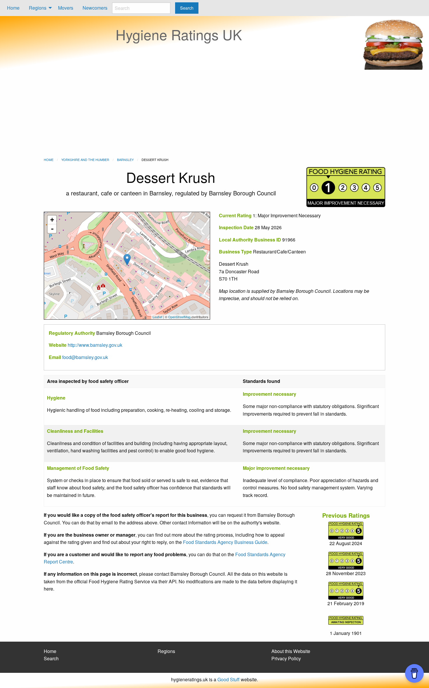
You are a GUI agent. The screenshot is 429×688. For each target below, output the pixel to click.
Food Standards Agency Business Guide (225, 542)
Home (13, 7)
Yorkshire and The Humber (85, 159)
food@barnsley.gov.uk (85, 357)
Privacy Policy (286, 658)
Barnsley (125, 159)
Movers (65, 7)
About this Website (290, 651)
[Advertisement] (214, 113)
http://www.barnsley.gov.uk (95, 345)
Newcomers (95, 7)
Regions (37, 7)
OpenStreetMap (179, 316)
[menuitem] (13, 8)
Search (51, 658)
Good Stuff (228, 679)
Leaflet (157, 316)
